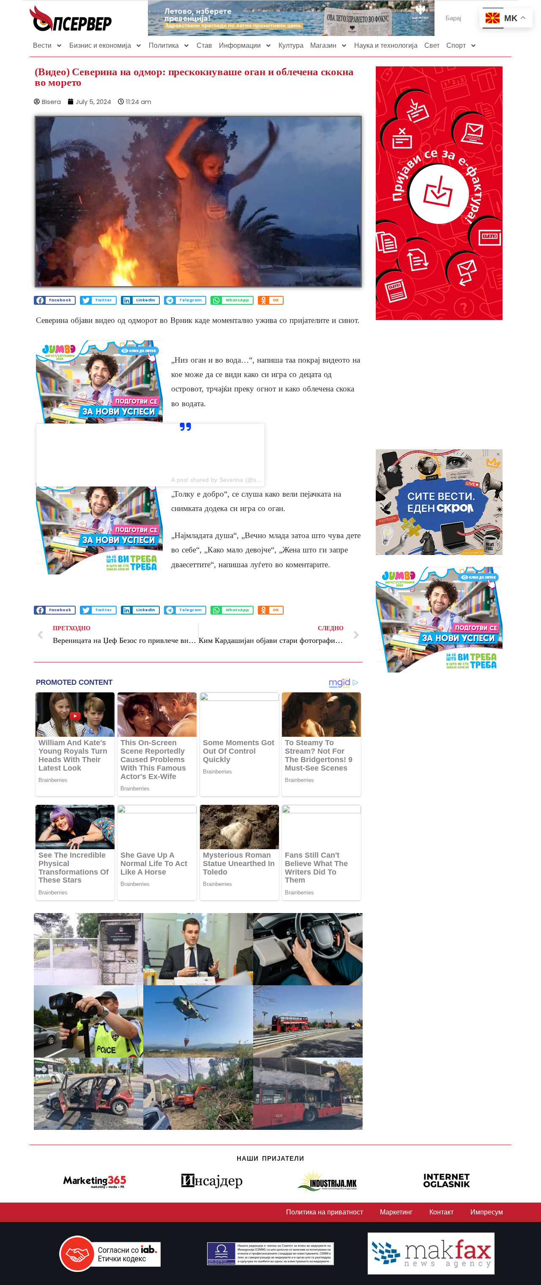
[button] (55, 300)
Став (204, 45)
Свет (432, 45)
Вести (42, 45)
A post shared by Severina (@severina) (224, 479)
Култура (291, 45)
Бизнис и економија (100, 45)
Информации (240, 45)
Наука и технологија (386, 45)
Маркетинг (396, 1212)
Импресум (486, 1212)
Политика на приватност (324, 1212)
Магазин (323, 45)
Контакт (441, 1212)
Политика (164, 45)
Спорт (456, 45)
